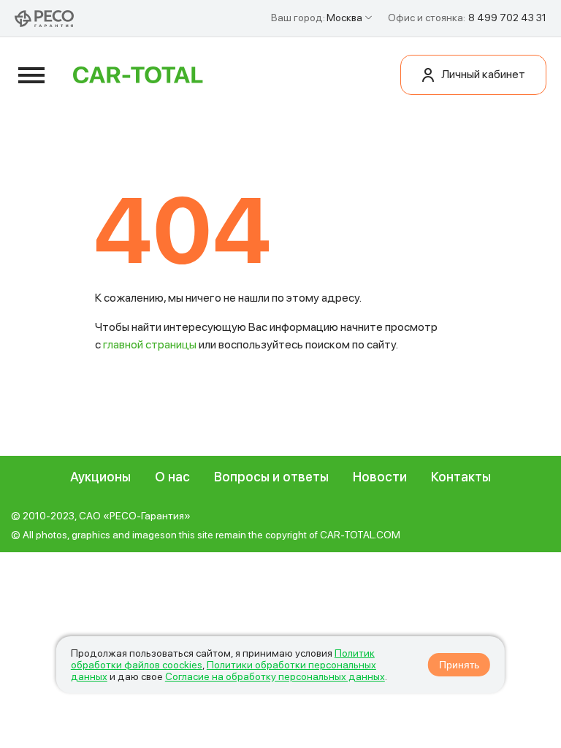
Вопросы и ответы (271, 476)
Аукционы (100, 476)
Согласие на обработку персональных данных (275, 676)
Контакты (461, 476)
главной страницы (149, 344)
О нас (172, 476)
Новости (380, 476)
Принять (459, 665)
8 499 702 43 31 (507, 17)
